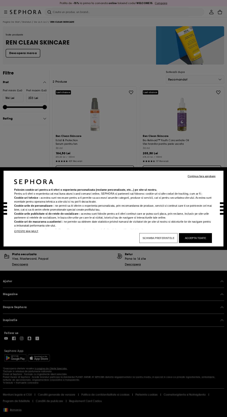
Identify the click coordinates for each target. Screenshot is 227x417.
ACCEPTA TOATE (195, 237)
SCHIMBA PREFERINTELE (158, 237)
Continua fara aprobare (202, 176)
